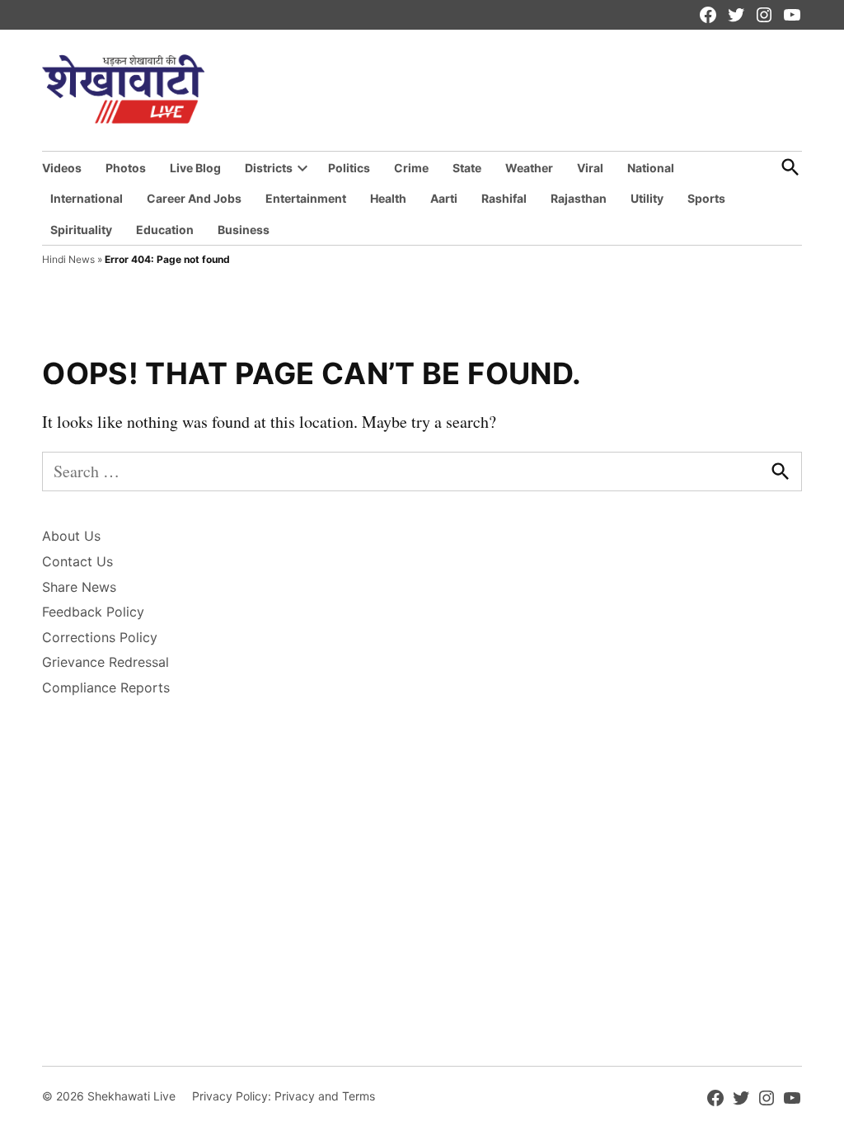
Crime (411, 168)
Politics (349, 168)
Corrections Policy (99, 637)
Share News (79, 587)
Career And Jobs (194, 198)
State (466, 168)
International (86, 198)
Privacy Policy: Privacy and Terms (283, 1096)
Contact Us (77, 561)
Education (165, 230)
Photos (126, 168)
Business (244, 230)
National (650, 168)
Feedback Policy (93, 611)
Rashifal (504, 198)
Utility (647, 198)
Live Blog (195, 168)
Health (388, 198)
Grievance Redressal (105, 662)
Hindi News (68, 259)
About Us (71, 536)
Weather (529, 168)
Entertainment (305, 198)
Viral (590, 168)
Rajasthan (579, 198)
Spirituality (81, 230)
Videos (62, 168)
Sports (706, 198)
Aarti (443, 198)
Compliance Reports (106, 687)
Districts (269, 168)
